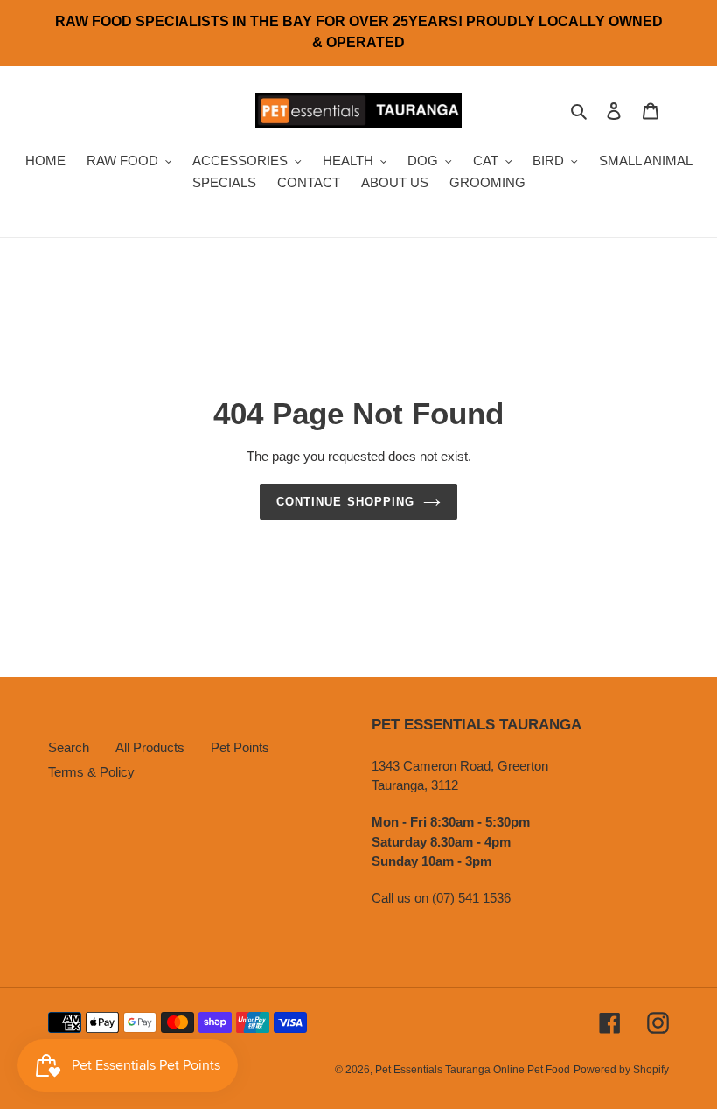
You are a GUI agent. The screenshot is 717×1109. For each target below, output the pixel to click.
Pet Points (240, 747)
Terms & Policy (91, 771)
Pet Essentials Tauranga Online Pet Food (472, 1070)
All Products (149, 747)
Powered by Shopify (621, 1070)
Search (68, 747)
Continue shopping (345, 501)
